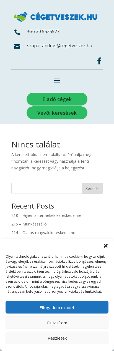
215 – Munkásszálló (29, 224)
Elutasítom (57, 322)
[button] (105, 246)
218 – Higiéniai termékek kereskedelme (46, 215)
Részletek (57, 338)
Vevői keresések (57, 112)
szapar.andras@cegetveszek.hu (59, 45)
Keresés (92, 188)
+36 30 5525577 (43, 31)
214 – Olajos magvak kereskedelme (43, 232)
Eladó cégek (57, 99)
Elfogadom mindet (57, 307)
